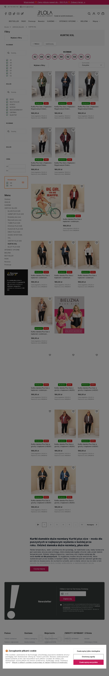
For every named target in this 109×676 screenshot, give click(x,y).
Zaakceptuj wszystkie (88, 662)
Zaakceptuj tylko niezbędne (88, 651)
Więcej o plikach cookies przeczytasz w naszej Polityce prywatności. (40, 662)
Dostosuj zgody (88, 657)
